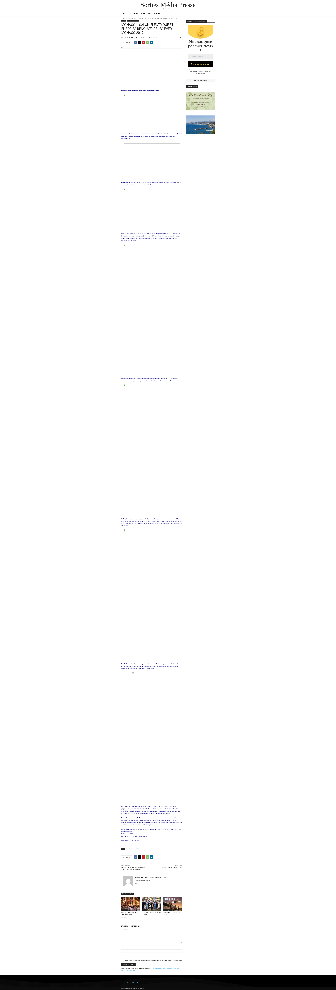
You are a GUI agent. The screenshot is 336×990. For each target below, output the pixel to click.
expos (128, 20)
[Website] (136, 883)
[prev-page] (122, 918)
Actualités (134, 13)
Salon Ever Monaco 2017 (132, 848)
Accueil (125, 13)
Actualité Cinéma (192, 86)
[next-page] (125, 918)
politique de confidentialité (198, 71)
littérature (128, 18)
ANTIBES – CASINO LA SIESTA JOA (172, 867)
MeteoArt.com (203, 80)
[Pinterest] (143, 42)
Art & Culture (145, 13)
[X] (139, 42)
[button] (213, 13)
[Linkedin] (151, 42)
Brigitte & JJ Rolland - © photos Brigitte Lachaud (137, 37)
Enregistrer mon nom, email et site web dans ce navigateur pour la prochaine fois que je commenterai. (152, 960)
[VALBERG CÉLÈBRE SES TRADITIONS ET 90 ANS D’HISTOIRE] (151, 904)
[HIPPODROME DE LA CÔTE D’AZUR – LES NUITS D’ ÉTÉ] (172, 904)
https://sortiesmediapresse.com (142, 880)
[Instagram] (128, 982)
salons (137, 20)
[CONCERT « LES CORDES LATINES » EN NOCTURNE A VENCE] (130, 904)
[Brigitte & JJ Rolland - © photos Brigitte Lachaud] (122, 38)
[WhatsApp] (147, 42)
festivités (132, 20)
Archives (157, 13)
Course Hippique (167, 910)
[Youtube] (142, 982)
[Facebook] (135, 42)
